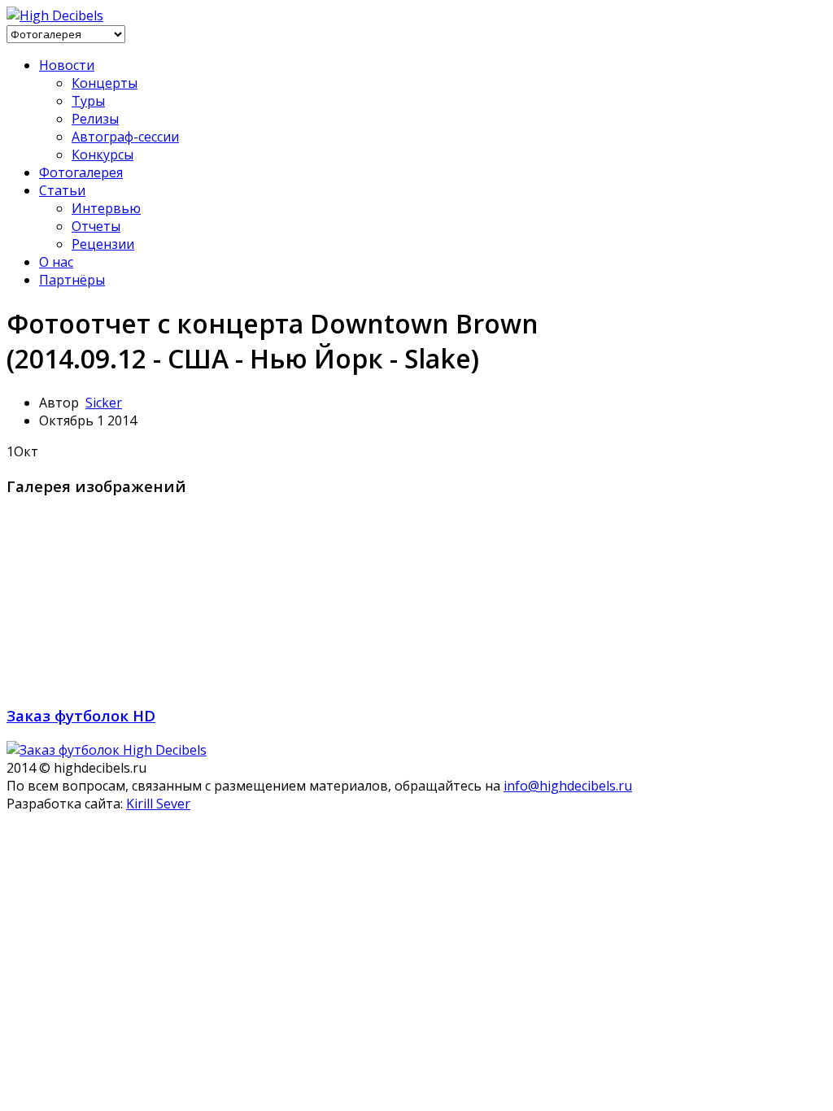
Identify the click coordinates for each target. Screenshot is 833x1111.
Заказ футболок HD (81, 715)
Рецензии (103, 244)
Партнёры (72, 280)
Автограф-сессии (125, 137)
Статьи (62, 190)
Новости (66, 65)
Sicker (103, 403)
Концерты (104, 83)
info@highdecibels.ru (568, 786)
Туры (88, 101)
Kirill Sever (158, 804)
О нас (56, 262)
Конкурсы (102, 154)
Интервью (106, 208)
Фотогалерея (81, 172)
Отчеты (96, 226)
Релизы (95, 119)
